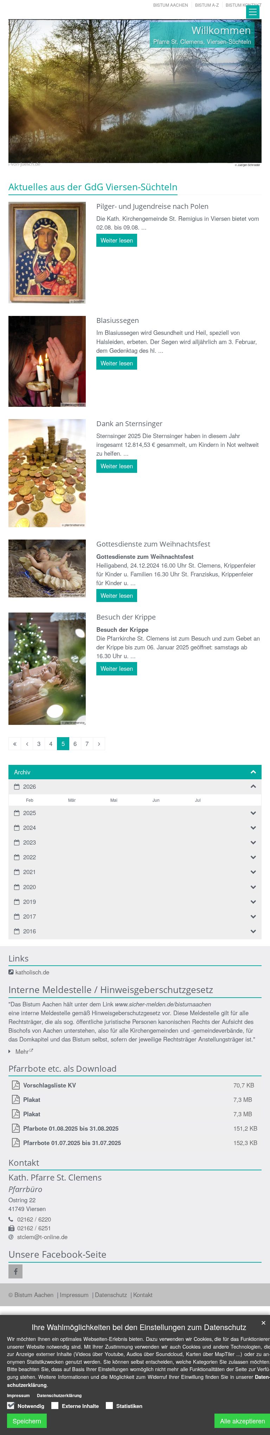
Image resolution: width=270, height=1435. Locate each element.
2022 (29, 857)
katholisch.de (32, 972)
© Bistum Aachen (31, 1294)
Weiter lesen (117, 240)
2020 (29, 886)
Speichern (27, 1420)
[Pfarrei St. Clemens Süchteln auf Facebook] (15, 1271)
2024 (29, 827)
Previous (26, 91)
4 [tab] (140, 160)
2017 (29, 916)
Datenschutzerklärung (59, 1395)
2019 (29, 901)
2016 (29, 931)
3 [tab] (129, 160)
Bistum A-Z (207, 5)
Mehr (22, 1051)
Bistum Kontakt (244, 5)
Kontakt (143, 1294)
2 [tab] (119, 160)
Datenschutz (112, 1294)
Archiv (22, 772)
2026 (29, 786)
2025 (29, 812)
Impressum (75, 1294)
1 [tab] (108, 160)
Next (244, 91)
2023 (29, 842)
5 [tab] (150, 160)
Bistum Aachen (170, 5)
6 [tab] (161, 160)
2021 (29, 871)
